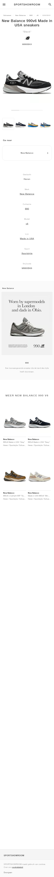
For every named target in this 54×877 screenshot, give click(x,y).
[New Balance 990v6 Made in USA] (8, 124)
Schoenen (7, 15)
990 (31, 15)
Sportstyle (27, 253)
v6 (38, 15)
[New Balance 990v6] (20, 124)
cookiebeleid (17, 867)
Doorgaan (8, 872)
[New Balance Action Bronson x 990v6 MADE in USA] (45, 124)
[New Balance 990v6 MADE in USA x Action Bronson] (33, 124)
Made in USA (27, 238)
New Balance (20, 15)
